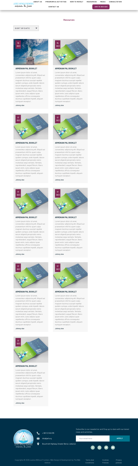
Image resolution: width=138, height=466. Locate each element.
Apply (120, 438)
